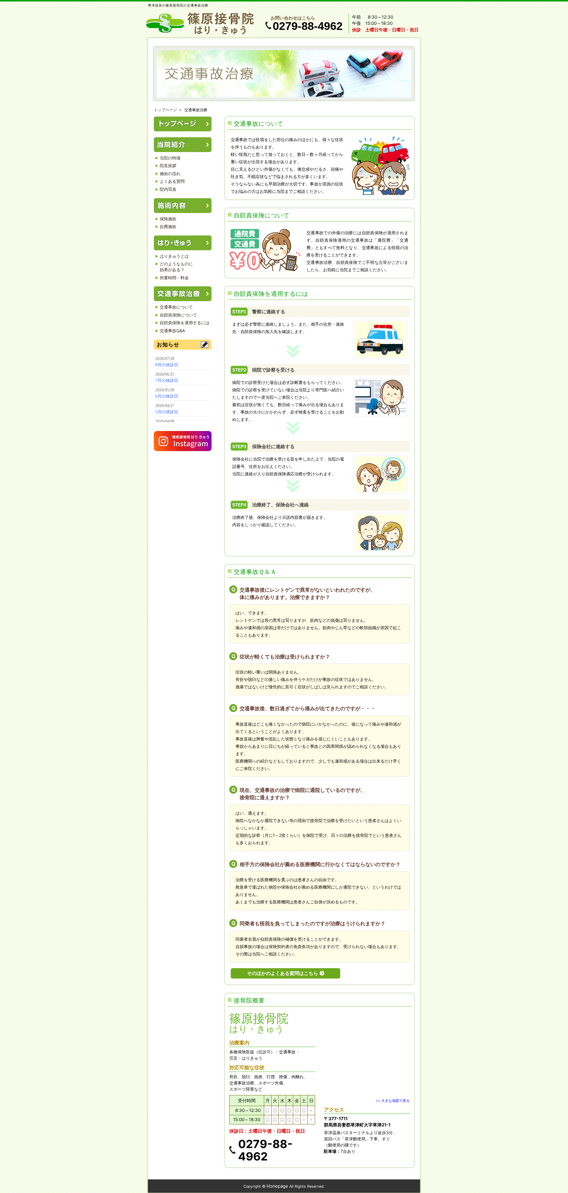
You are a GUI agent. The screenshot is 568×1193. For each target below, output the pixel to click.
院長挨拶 (168, 165)
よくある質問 (172, 181)
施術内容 (183, 205)
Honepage (277, 1186)
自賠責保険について (178, 314)
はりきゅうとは (174, 256)
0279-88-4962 (308, 26)
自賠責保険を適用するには (184, 322)
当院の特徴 (170, 157)
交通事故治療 (183, 293)
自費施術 (168, 226)
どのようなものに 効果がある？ (176, 266)
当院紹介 (183, 144)
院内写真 (168, 189)
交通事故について (176, 306)
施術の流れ (170, 173)
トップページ (165, 109)
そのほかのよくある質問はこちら (282, 973)
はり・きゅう (183, 242)
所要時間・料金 (174, 277)
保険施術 (168, 218)
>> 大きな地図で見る (393, 1100)
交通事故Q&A (172, 330)
